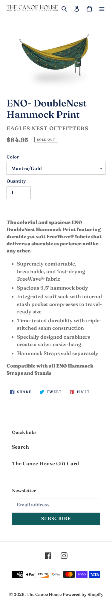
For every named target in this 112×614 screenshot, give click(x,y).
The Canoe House (44, 594)
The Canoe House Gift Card (45, 463)
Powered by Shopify (83, 594)
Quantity (16, 181)
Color (13, 157)
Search (20, 447)
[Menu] (102, 8)
